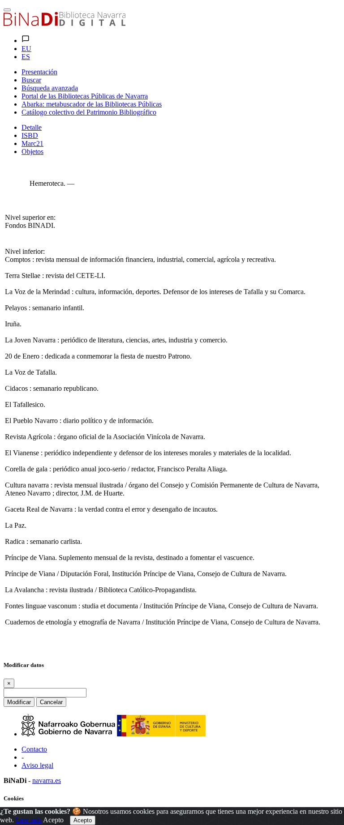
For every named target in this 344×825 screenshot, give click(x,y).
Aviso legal (37, 765)
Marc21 (32, 143)
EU (26, 48)
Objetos (32, 151)
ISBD (30, 135)
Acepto (53, 820)
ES (26, 56)
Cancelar (51, 702)
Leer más (29, 820)
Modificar (19, 702)
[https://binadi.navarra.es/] (64, 23)
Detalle (32, 127)
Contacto (34, 749)
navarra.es (46, 780)
